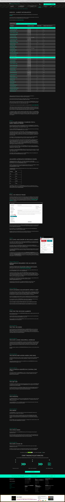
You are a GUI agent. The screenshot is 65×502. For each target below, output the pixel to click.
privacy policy (22, 476)
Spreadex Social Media (12, 487)
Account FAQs (36, 488)
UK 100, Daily (12, 48)
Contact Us (11, 486)
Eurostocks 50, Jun (13, 67)
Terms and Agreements (12, 483)
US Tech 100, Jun (13, 86)
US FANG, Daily (13, 51)
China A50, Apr (12, 60)
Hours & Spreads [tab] (13, 23)
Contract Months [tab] (26, 23)
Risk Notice (11, 484)
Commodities (26, 490)
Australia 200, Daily (13, 29)
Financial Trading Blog (47, 488)
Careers (10, 488)
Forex (25, 489)
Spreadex (11, 15)
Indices (25, 487)
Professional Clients (45, 6)
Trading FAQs (36, 490)
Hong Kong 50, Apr (13, 72)
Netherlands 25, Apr (13, 77)
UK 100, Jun (12, 83)
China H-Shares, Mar (13, 65)
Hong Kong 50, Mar (13, 74)
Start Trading (32, 471)
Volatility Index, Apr (13, 89)
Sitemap (10, 485)
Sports (51, 6)
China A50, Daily (13, 30)
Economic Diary (47, 489)
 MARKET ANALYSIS (49, 485)
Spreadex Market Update (48, 486)
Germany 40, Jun (13, 70)
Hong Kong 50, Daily (13, 39)
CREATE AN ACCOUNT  (49, 4)
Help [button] (54, 6)
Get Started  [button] (12, 6)
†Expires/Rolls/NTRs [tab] (33, 23)
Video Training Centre (37, 487)
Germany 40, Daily (13, 37)
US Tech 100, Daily (13, 54)
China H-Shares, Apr (13, 63)
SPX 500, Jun (12, 80)
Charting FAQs (36, 489)
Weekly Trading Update (48, 487)
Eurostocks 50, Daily (13, 34)
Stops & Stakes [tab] (19, 23)
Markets (40, 6)
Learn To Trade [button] (32, 6)
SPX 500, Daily (12, 45)
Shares (25, 488)
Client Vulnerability (37, 491)
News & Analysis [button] (21, 6)
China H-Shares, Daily (14, 32)
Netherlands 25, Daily (14, 42)
